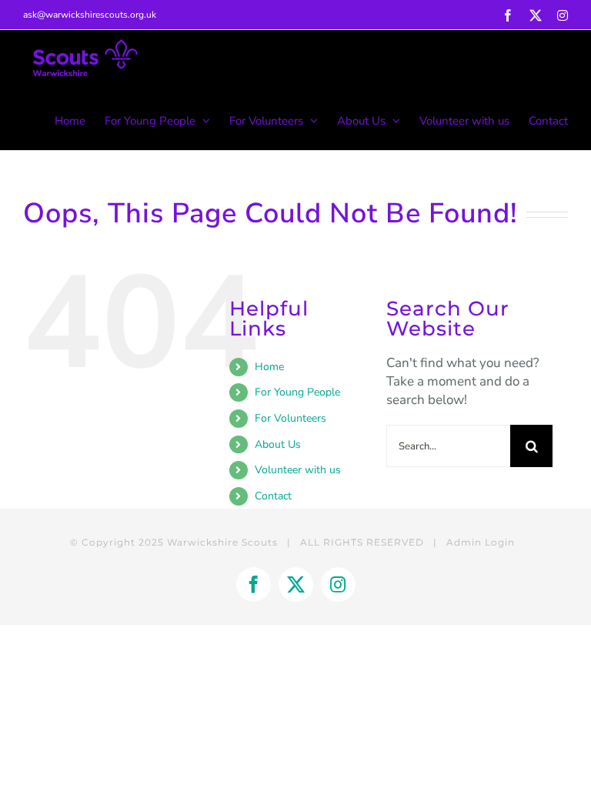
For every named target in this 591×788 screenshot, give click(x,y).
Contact (273, 496)
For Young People (297, 392)
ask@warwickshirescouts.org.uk (89, 14)
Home (269, 366)
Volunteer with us (298, 469)
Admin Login (480, 542)
